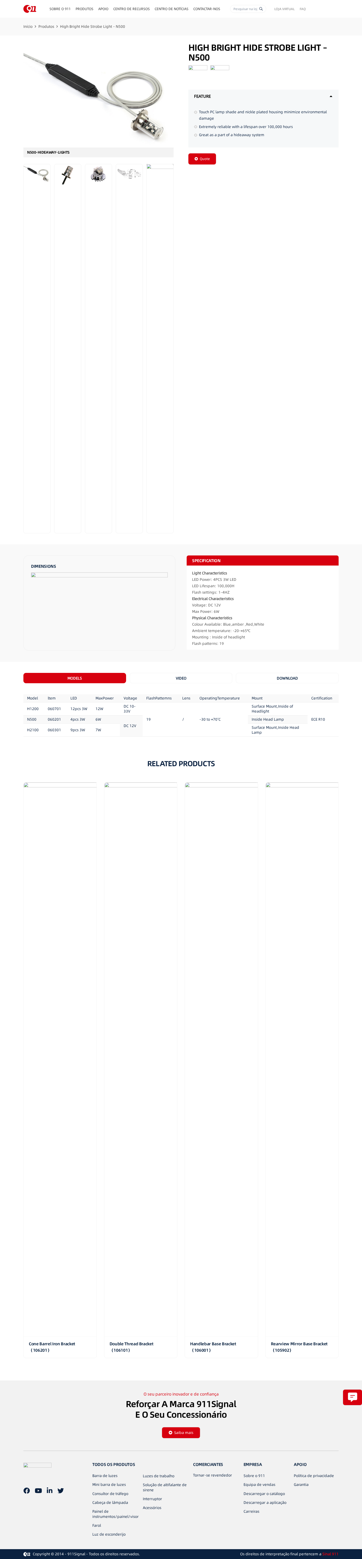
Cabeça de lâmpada (110, 1502)
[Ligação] (29, 9)
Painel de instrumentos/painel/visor (115, 1514)
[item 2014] (129, 348)
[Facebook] (26, 1490)
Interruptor (152, 1498)
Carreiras (251, 1511)
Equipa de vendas (259, 1484)
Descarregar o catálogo (264, 1493)
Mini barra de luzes (109, 1484)
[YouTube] (38, 1490)
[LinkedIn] (49, 1490)
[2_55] (67, 348)
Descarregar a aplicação (265, 1502)
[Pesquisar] (261, 8)
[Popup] (352, 1397)
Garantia (301, 1484)
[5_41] (160, 348)
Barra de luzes (104, 1475)
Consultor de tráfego (110, 1493)
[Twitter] (60, 1490)
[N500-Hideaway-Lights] (98, 100)
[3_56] (98, 348)
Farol (96, 1525)
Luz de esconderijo (109, 1534)
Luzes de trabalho (158, 1475)
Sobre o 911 (254, 1475)
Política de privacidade (314, 1475)
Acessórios (152, 1507)
